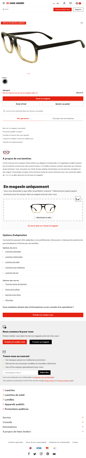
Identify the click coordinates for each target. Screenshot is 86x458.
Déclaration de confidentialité (59, 442)
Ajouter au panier (62, 104)
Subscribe (44, 373)
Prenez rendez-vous (62, 10)
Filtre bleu (9, 300)
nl (54, 4)
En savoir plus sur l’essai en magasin (43, 226)
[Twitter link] (34, 453)
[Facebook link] (29, 453)
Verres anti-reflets (12, 290)
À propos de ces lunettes (63, 119)
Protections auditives (16, 409)
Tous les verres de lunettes (16, 284)
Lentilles (8, 400)
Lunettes (9, 390)
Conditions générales (15, 442)
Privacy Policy (49, 381)
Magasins (78, 10)
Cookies (75, 442)
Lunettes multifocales (14, 257)
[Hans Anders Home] (16, 3)
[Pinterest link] (47, 453)
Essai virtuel (21, 104)
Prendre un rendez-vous (43, 315)
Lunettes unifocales (13, 252)
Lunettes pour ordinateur (15, 268)
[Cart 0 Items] (76, 3)
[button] (64, 3)
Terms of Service (63, 381)
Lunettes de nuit (11, 273)
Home (6, 9)
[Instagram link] (41, 453)
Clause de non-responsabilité (36, 442)
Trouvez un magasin (40, 342)
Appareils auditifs (13, 404)
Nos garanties (23, 119)
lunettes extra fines (13, 295)
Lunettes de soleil (12, 262)
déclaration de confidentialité (44, 377)
